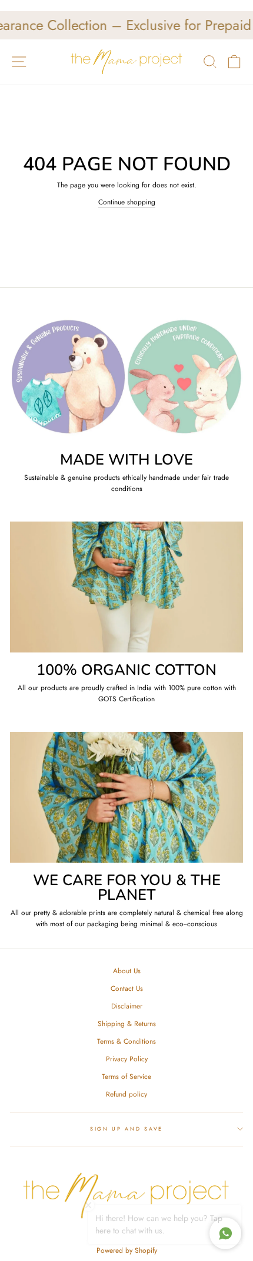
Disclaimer (126, 1006)
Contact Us (127, 988)
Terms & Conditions (126, 1041)
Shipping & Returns (127, 1023)
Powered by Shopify (126, 1250)
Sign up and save (126, 1128)
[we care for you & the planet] (126, 797)
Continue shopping (126, 202)
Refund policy (126, 1094)
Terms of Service (126, 1076)
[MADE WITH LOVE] (126, 376)
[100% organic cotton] (126, 587)
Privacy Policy (127, 1059)
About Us (127, 971)
